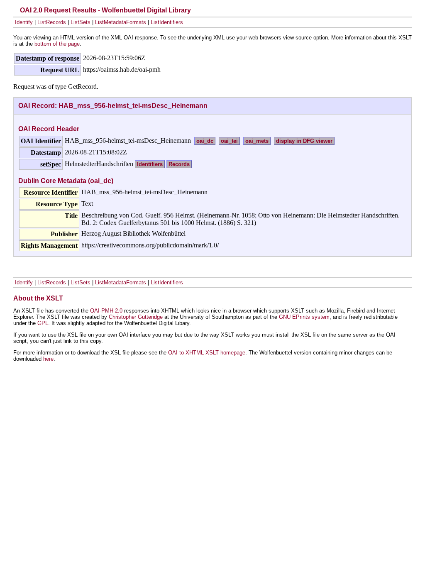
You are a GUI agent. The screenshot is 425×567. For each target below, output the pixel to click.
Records (179, 164)
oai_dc (204, 141)
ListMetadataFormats (120, 22)
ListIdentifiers (167, 22)
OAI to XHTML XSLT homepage (206, 352)
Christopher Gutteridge (136, 317)
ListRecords (51, 22)
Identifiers (150, 164)
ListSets (80, 22)
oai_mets (257, 141)
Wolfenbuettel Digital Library (146, 10)
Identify (24, 22)
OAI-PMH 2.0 (106, 311)
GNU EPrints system (304, 317)
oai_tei (229, 141)
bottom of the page (57, 44)
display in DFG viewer (304, 141)
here (48, 359)
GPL (42, 323)
